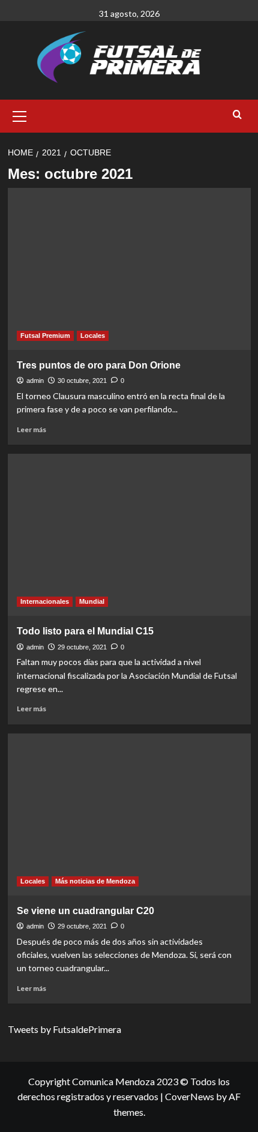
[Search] (237, 114)
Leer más (31, 429)
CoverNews (189, 1096)
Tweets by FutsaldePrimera (64, 1029)
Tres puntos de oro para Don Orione (99, 365)
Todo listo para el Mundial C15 (85, 631)
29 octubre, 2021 (82, 647)
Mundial (91, 601)
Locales (92, 335)
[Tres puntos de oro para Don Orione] (129, 269)
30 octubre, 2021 (82, 380)
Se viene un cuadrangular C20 (85, 911)
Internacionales (44, 601)
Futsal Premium (45, 335)
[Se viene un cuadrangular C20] (129, 814)
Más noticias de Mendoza (95, 881)
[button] (20, 115)
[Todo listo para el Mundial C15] (129, 535)
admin (35, 380)
